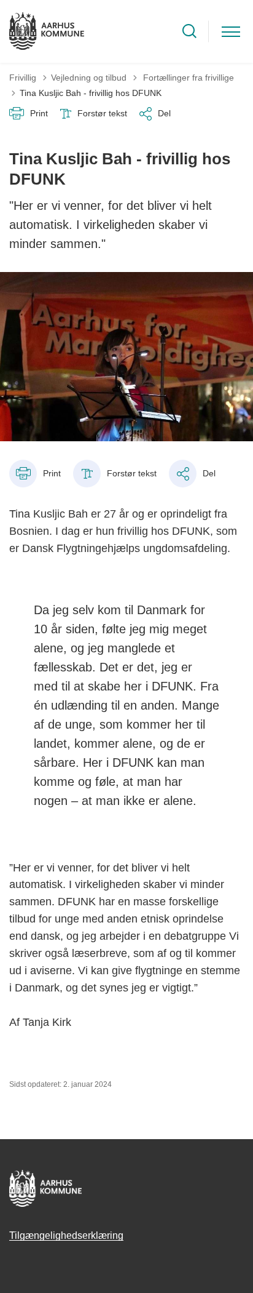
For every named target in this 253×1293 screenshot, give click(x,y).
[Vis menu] (231, 31)
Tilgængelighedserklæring (66, 1235)
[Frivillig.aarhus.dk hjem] (46, 31)
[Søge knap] (189, 31)
